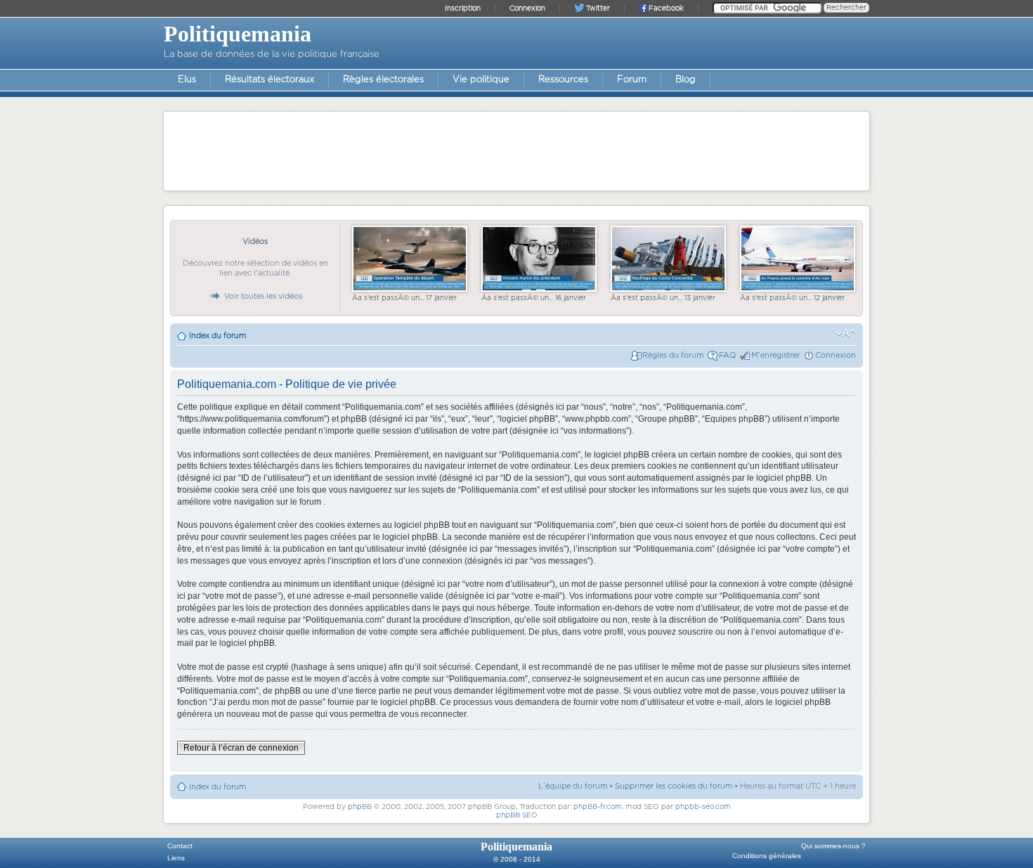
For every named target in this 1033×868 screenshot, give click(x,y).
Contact (180, 846)
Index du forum (217, 335)
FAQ (727, 355)
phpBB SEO (517, 815)
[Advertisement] (516, 150)
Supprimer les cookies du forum (673, 786)
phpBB (360, 806)
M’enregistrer (775, 355)
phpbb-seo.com (703, 806)
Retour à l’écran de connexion (241, 748)
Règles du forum (672, 355)
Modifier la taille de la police (846, 333)
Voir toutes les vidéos (263, 296)
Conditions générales (766, 856)
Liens (176, 858)
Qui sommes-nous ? (833, 846)
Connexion (835, 355)
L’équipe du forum (572, 786)
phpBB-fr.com (597, 806)
